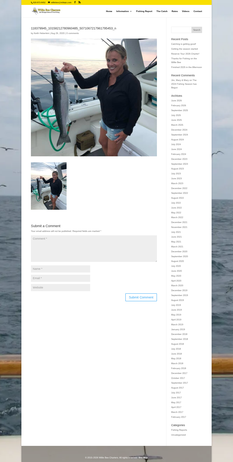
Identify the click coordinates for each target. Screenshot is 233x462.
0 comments (72, 33)
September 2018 (179, 339)
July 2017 (176, 392)
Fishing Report (144, 11)
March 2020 (177, 285)
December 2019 (179, 290)
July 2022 (176, 203)
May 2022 (176, 212)
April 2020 (176, 280)
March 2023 (177, 183)
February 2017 (178, 417)
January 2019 (178, 329)
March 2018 (177, 363)
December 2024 (179, 130)
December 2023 (179, 159)
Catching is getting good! (183, 44)
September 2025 (179, 110)
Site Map (143, 457)
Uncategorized (178, 435)
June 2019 (176, 310)
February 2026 (178, 105)
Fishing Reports (179, 430)
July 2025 (176, 115)
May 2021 (176, 241)
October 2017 (178, 378)
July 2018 (176, 349)
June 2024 (176, 149)
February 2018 (178, 368)
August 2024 (177, 139)
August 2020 (177, 261)
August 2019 (177, 300)
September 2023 (179, 164)
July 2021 (176, 232)
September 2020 (179, 256)
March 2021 (177, 246)
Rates (175, 11)
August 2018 (177, 344)
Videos (185, 11)
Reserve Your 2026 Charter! (185, 53)
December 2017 (179, 373)
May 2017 (176, 402)
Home (109, 11)
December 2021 (179, 222)
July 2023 (176, 173)
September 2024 (179, 134)
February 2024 (178, 154)
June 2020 (176, 271)
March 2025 (177, 125)
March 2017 (177, 412)
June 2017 (176, 397)
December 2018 (179, 334)
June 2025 (176, 120)
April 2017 (176, 407)
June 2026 (176, 100)
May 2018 (176, 358)
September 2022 (179, 193)
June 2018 (176, 353)
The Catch (162, 11)
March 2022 (177, 217)
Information (122, 11)
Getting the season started (184, 49)
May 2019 (176, 314)
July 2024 (176, 144)
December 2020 (179, 251)
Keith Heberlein (41, 33)
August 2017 (177, 387)
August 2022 (177, 198)
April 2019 (176, 319)
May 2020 (176, 276)
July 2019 (176, 305)
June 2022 (176, 207)
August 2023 (177, 168)
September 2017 (179, 383)
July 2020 (176, 266)
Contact (198, 11)
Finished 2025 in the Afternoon (186, 67)
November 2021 (179, 227)
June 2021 (176, 237)
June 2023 (176, 178)
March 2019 (177, 324)
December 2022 (179, 188)
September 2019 (179, 295)
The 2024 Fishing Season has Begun (184, 84)
